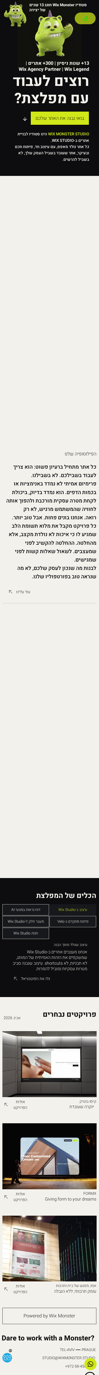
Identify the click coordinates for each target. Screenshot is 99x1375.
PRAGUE (89, 1349)
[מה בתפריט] (85, 18)
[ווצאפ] (90, 1364)
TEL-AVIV (67, 1349)
